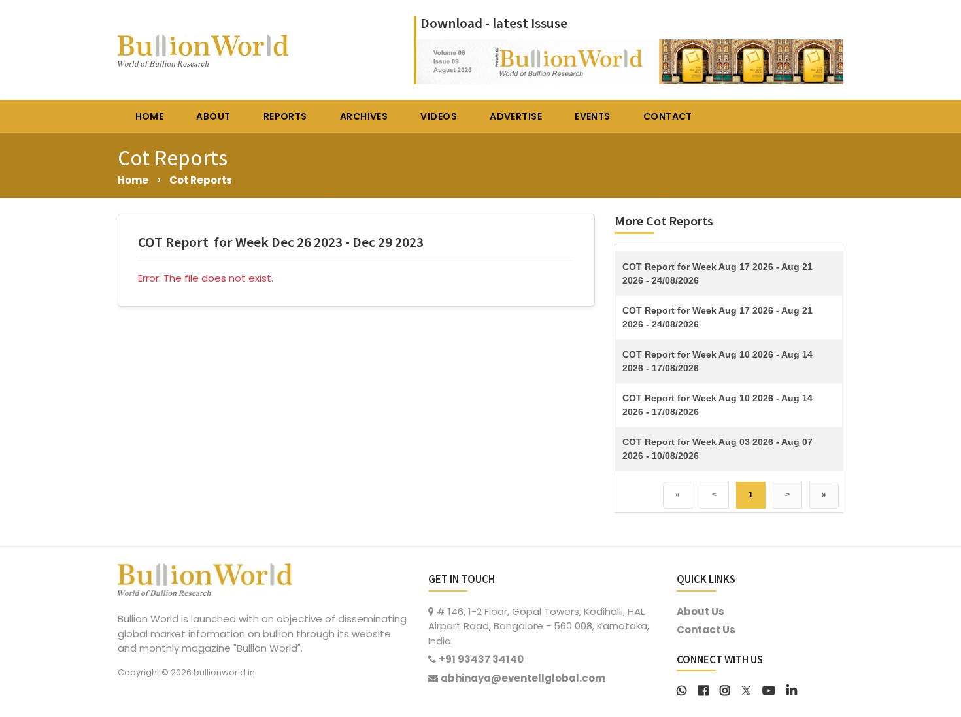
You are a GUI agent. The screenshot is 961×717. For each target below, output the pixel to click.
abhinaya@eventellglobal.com (523, 678)
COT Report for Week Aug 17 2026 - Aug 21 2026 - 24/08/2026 (717, 273)
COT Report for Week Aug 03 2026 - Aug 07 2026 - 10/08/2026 (717, 449)
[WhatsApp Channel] (682, 689)
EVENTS (593, 116)
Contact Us (706, 630)
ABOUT (213, 116)
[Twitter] (746, 689)
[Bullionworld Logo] (205, 578)
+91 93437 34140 (481, 659)
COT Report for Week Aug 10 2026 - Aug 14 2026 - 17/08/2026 (717, 361)
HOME (149, 116)
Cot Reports (200, 180)
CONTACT (667, 116)
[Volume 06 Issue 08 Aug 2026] (629, 60)
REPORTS (285, 116)
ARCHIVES (364, 116)
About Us (700, 611)
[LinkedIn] (791, 689)
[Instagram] (725, 689)
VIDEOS (438, 116)
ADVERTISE (516, 116)
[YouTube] (768, 689)
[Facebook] (703, 689)
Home (133, 180)
